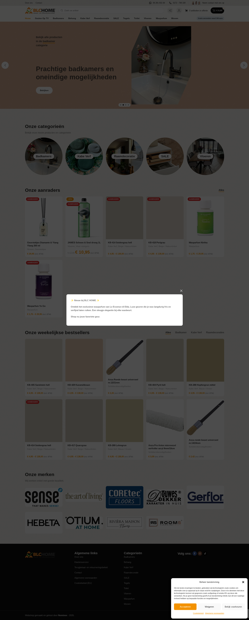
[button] (243, 582)
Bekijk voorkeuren (233, 606)
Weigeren (209, 606)
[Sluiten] (181, 290)
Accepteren (185, 606)
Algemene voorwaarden (214, 613)
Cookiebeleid (198, 613)
